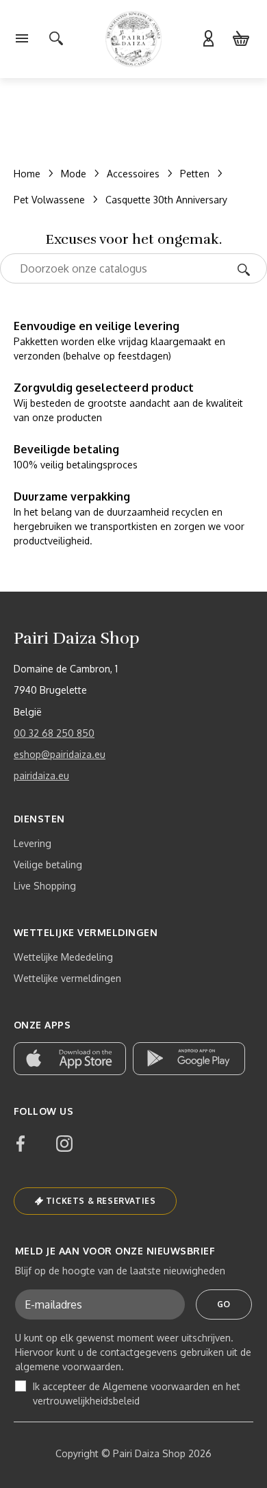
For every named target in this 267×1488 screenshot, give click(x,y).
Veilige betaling (48, 864)
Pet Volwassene (49, 199)
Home (27, 173)
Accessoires (133, 173)
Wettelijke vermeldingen (67, 978)
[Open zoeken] (56, 39)
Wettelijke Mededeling (63, 957)
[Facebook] (20, 1143)
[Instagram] (64, 1143)
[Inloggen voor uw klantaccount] (208, 39)
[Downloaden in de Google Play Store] (189, 1058)
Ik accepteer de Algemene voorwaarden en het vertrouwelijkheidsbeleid (136, 1393)
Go (224, 1304)
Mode (73, 173)
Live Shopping (45, 886)
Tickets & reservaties (101, 1201)
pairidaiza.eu (41, 775)
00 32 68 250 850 (54, 733)
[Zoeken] (248, 268)
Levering (32, 843)
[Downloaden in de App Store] (70, 1058)
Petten (194, 173)
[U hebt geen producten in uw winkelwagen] (241, 39)
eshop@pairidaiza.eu (59, 754)
